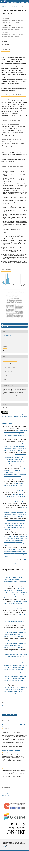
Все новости (5, 782)
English (4, 706)
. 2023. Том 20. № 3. (15, 499)
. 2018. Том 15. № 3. (15, 448)
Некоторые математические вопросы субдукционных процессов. (15, 687)
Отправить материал (9, 714)
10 (12, 698)
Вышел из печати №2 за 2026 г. (11, 750)
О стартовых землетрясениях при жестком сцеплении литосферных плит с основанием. (15, 521)
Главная (3, 6)
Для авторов (5, 793)
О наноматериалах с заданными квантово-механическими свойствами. (15, 455)
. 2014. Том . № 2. (15, 476)
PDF (4, 324)
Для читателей (5, 791)
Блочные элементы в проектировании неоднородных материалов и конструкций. (13, 577)
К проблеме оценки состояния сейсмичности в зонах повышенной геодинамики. (15, 590)
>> (14, 698)
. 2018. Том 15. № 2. (15, 514)
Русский (4, 708)
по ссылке (13, 762)
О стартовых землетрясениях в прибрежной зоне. (15, 444)
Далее (24, 560)
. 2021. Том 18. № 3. (15, 634)
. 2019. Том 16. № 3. (15, 488)
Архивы (9, 6)
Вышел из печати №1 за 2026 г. (10, 766)
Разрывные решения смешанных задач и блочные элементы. (15, 616)
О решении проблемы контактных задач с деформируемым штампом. (14, 496)
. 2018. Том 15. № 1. (15, 583)
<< (2, 698)
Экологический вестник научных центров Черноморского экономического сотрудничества (16, 2)
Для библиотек (5, 795)
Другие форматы (9, 398)
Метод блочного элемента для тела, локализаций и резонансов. (14, 470)
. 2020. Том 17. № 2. (15, 645)
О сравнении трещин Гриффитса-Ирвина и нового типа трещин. (15, 663)
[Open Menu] (1, 1)
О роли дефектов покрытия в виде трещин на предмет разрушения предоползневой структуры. (16, 538)
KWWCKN (7, 44)
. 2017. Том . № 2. (15, 606)
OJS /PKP (5, 846)
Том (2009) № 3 (17, 6)
